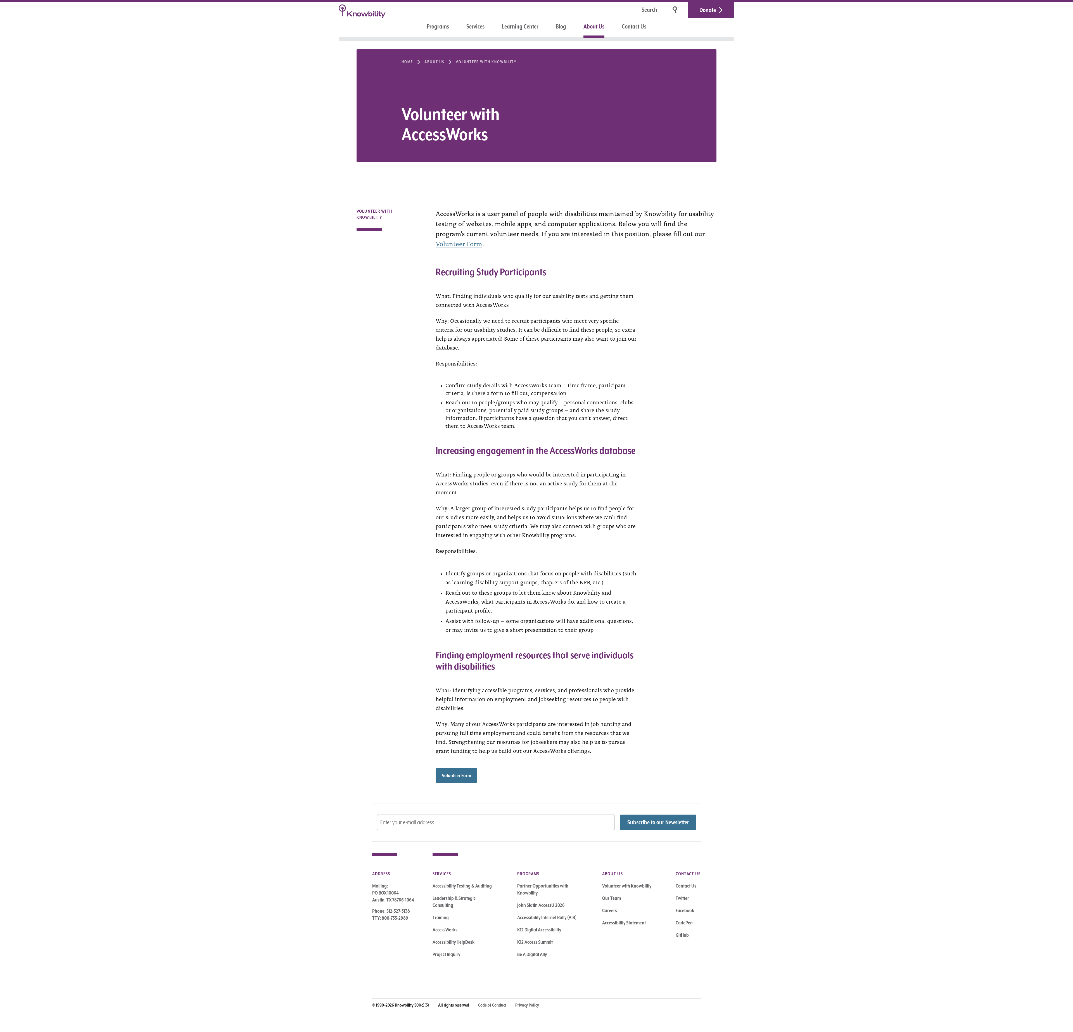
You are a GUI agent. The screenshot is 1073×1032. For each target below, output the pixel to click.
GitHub (682, 935)
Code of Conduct (492, 1005)
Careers (609, 910)
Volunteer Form (459, 243)
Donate (707, 10)
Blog (561, 26)
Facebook (685, 910)
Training (441, 917)
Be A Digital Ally (532, 954)
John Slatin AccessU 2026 (541, 905)
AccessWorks (445, 930)
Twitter (682, 898)
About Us (593, 26)
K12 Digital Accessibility (539, 930)
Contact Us (634, 26)
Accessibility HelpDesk (453, 942)
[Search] (675, 10)
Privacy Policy (527, 1005)
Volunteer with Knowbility (486, 62)
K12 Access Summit (535, 942)
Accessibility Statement (624, 923)
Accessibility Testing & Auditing (462, 886)
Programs (438, 26)
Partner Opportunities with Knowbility (542, 889)
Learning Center (520, 26)
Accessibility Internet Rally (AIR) (546, 917)
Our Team (611, 898)
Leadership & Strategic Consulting (454, 901)
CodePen (684, 923)
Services (475, 26)
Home (407, 62)
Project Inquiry (446, 954)
